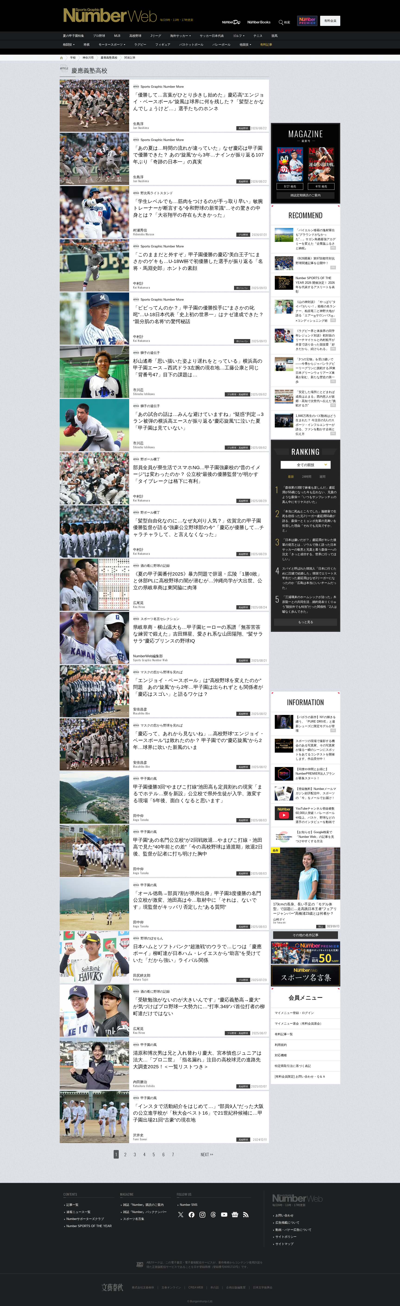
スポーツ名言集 (133, 1219)
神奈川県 (88, 57)
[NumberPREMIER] (307, 21)
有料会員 (330, 20)
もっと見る (305, 622)
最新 (291, 476)
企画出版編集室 (236, 1287)
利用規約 (281, 1045)
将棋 (87, 44)
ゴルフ (237, 35)
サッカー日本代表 (212, 35)
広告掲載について (287, 1222)
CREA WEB (195, 1287)
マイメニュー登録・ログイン (294, 1013)
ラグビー (140, 44)
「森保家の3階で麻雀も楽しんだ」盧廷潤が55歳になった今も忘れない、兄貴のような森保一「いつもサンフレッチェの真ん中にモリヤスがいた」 (309, 495)
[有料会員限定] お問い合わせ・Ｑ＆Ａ (300, 1076)
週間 (322, 476)
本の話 (214, 1287)
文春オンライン (171, 1287)
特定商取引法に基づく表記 (293, 1066)
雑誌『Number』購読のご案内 (143, 1204)
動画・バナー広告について (293, 1229)
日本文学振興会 (262, 1287)
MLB (117, 35)
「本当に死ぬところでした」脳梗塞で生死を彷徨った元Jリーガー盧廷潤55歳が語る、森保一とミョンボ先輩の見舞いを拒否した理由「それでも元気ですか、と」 (309, 521)
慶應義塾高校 (109, 57)
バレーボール (221, 44)
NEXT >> (207, 1154)
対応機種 (281, 1055)
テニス (257, 35)
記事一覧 (72, 1204)
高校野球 (135, 35)
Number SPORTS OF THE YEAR (89, 1226)
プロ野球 (99, 35)
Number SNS (188, 1204)
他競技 (244, 44)
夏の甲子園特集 (73, 35)
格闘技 (67, 44)
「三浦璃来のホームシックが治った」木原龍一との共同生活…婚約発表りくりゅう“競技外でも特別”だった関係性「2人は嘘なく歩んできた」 (309, 604)
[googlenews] (235, 1215)
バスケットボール (191, 44)
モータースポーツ (111, 44)
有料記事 (266, 44)
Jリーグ (155, 35)
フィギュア (162, 44)
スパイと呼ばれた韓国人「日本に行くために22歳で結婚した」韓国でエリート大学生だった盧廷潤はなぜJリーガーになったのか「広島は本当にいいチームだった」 (309, 578)
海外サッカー (179, 35)
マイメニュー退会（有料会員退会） (299, 1023)
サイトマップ (284, 1244)
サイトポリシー (286, 1236)
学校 (73, 57)
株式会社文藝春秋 (143, 1287)
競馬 (275, 35)
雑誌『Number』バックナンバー (145, 1212)
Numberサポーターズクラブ (85, 1219)
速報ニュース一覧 (78, 1212)
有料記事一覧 (284, 1034)
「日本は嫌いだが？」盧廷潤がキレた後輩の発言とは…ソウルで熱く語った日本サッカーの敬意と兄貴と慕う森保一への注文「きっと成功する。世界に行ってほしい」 (309, 549)
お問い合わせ (284, 1215)
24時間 (306, 476)
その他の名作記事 (306, 935)
